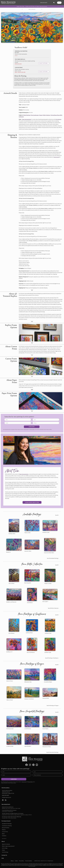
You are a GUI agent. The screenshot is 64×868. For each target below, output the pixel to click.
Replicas (4, 829)
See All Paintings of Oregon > (53, 705)
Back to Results (32, 9)
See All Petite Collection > (53, 608)
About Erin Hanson (6, 844)
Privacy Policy (32, 429)
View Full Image (56, 40)
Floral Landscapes (35, 115)
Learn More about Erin (32, 502)
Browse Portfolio (5, 827)
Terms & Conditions (28, 860)
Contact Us (4, 855)
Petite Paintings (26, 115)
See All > (57, 515)
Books (3, 833)
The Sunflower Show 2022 (56, 115)
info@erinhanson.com (6, 797)
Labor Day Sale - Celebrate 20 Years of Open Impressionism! (32, 6)
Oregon (40, 115)
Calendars (4, 835)
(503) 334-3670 (43, 2)
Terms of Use (26, 429)
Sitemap (12, 860)
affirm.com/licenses (34, 865)
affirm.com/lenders (11, 864)
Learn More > (4, 838)
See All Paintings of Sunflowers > (52, 658)
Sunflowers (21, 116)
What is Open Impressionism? (8, 846)
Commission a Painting (7, 825)
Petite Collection (46, 115)
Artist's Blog (4, 848)
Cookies (16, 860)
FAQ (3, 858)
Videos (3, 850)
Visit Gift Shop (5, 852)
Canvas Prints (5, 831)
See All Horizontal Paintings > (52, 752)
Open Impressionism (26, 119)
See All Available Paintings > (53, 558)
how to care (56, 157)
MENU (59, 2)
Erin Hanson (58, 119)
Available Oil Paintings (7, 823)
